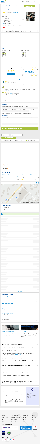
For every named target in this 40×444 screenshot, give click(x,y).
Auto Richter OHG (5, 296)
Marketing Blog (25, 415)
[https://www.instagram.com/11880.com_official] (5, 440)
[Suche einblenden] (33, 2)
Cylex (10, 82)
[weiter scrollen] (38, 31)
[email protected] (18, 354)
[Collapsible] (37, 344)
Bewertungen (16, 31)
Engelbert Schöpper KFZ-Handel (8, 313)
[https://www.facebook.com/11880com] (3, 440)
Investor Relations (5, 417)
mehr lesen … (7, 84)
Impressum (33, 415)
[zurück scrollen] (1, 31)
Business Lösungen (14, 421)
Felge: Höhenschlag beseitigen (8, 331)
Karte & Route (23, 31)
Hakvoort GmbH (5, 318)
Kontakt (29, 31)
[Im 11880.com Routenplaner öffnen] (36, 183)
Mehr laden (20, 291)
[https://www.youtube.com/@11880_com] (13, 440)
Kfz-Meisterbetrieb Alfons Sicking (26, 174)
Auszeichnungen (8, 31)
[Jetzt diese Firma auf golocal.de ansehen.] (27, 67)
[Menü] (38, 2)
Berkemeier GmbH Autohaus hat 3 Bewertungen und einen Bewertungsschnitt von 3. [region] (15, 375)
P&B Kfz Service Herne (6, 174)
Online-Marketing (14, 419)
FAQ (24, 421)
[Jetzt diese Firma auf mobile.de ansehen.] (27, 75)
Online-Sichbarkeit (14, 415)
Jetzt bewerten (11, 74)
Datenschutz (34, 417)
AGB (32, 419)
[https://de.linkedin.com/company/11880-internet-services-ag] (10, 440)
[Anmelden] (35, 2)
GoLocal (11, 87)
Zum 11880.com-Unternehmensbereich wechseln (23, 2)
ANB (32, 421)
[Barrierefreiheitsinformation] (37, 2)
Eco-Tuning (23, 331)
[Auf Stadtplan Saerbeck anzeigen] (38, 183)
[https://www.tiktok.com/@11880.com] (8, 440)
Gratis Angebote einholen (29, 6)
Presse (3, 421)
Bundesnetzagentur (6, 392)
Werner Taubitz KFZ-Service (7, 303)
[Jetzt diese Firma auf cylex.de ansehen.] (27, 69)
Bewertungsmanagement (15, 417)
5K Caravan (4, 308)
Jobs (2, 419)
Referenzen (25, 417)
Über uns (3, 415)
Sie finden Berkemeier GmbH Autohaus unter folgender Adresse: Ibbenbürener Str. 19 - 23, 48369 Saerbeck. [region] (19, 347)
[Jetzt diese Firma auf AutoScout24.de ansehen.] (27, 74)
